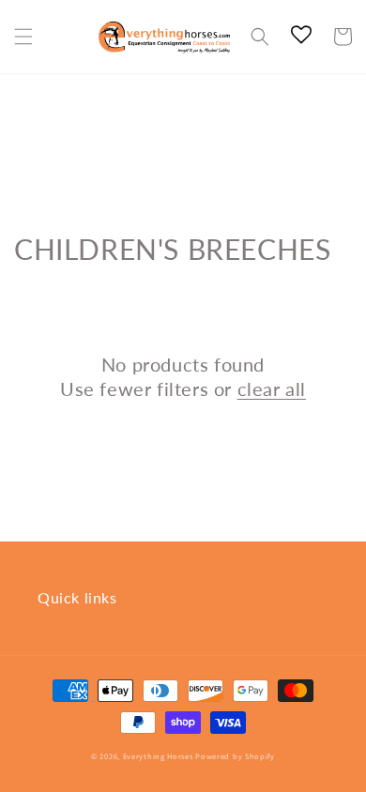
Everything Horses (158, 756)
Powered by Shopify (235, 756)
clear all (271, 388)
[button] (23, 36)
